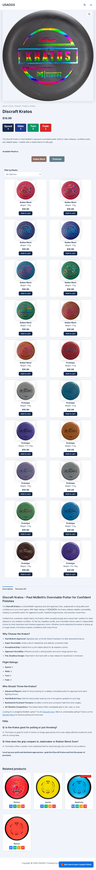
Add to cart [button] (25, 213)
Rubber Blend (39, 159)
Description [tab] (7, 589)
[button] (85, 5)
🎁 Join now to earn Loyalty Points (76, 864)
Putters (25, 106)
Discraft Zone (48, 712)
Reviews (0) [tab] (20, 589)
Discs (11, 106)
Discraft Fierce (8, 715)
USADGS (8, 5)
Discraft (18, 106)
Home (4, 106)
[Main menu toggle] (91, 4)
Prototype (57, 159)
